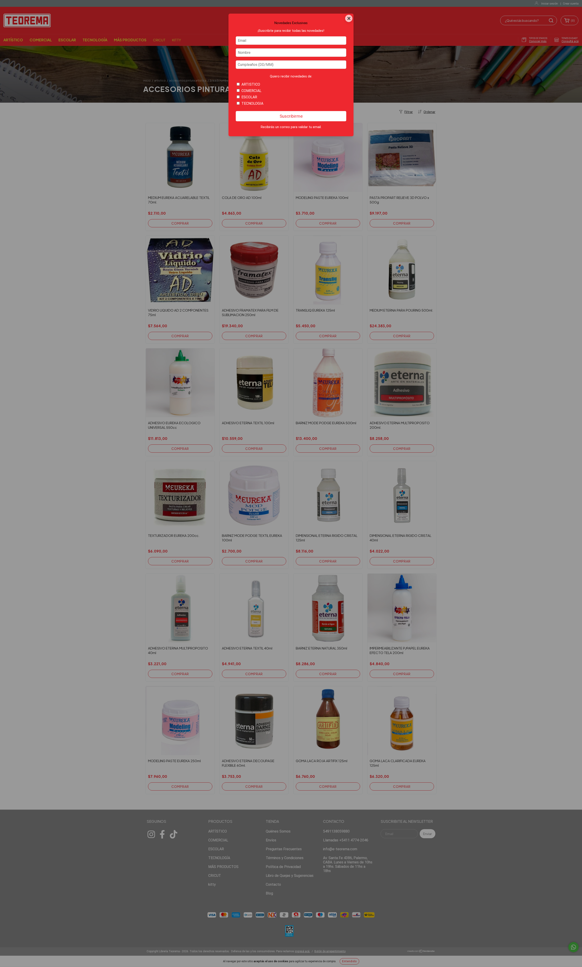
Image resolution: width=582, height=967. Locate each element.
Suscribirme (291, 116)
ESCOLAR (249, 97)
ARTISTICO (250, 84)
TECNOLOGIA (252, 103)
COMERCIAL (251, 91)
